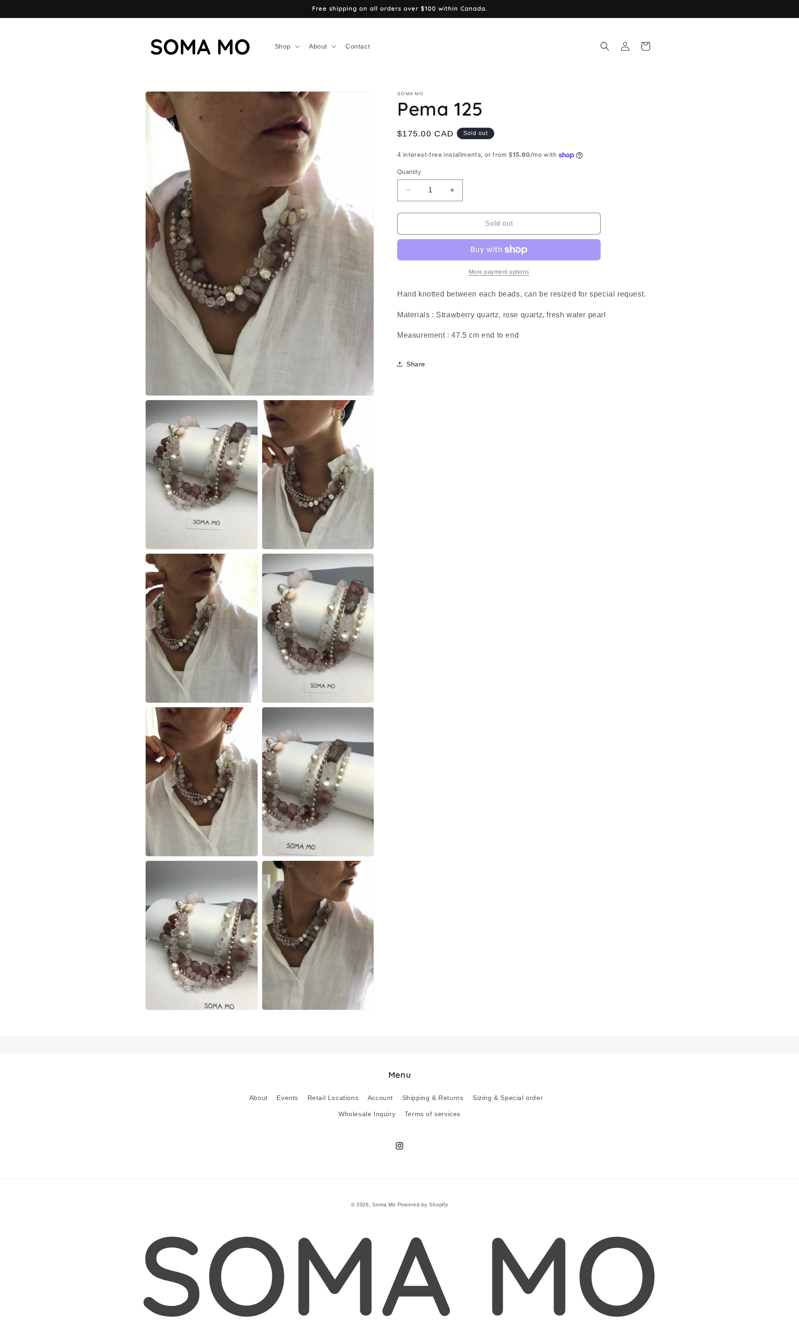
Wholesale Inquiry (366, 1113)
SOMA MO (399, 1274)
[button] (286, 46)
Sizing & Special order (508, 1097)
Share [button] (415, 363)
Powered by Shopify (423, 1204)
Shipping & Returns (433, 1097)
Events (287, 1097)
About (258, 1097)
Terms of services (433, 1113)
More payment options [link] (499, 272)
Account (380, 1097)
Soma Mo (384, 1204)
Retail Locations (333, 1097)
